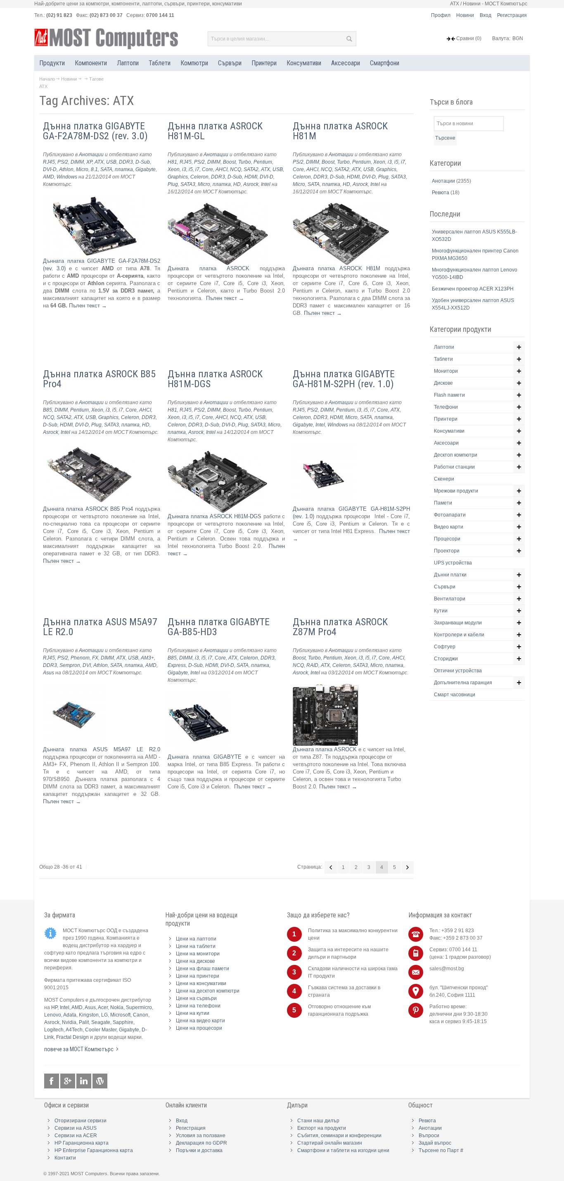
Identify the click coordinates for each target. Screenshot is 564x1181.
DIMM (77, 162)
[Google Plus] (68, 1081)
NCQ (235, 169)
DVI (87, 665)
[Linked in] (84, 1081)
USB (111, 162)
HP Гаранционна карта (82, 1143)
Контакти (65, 1158)
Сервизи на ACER (76, 1135)
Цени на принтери (197, 976)
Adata (69, 1015)
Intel (265, 184)
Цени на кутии (192, 1013)
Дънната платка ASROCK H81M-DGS (214, 516)
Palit (84, 1022)
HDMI (250, 177)
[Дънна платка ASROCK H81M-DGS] (217, 454)
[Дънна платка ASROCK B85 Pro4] (89, 447)
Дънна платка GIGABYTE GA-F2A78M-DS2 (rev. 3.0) (95, 131)
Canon (140, 1015)
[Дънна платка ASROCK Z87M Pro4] (325, 687)
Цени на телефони (198, 1006)
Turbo (244, 162)
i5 (191, 169)
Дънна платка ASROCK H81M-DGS (215, 379)
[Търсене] (348, 38)
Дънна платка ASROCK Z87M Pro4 (340, 627)
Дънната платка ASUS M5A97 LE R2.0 (101, 749)
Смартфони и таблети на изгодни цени (343, 1150)
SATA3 (187, 184)
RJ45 (49, 162)
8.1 (94, 169)
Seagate (100, 1022)
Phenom (80, 658)
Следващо (407, 867)
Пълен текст (88, 305)
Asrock (250, 184)
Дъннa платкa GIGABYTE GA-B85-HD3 (219, 627)
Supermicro (139, 1007)
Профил (440, 15)
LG (104, 1015)
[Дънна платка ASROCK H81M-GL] (218, 206)
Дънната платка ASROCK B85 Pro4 (88, 509)
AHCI (221, 169)
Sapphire (123, 1022)
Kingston (89, 1015)
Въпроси (429, 1135)
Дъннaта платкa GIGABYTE (204, 757)
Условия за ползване (200, 1135)
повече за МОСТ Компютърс (79, 1049)
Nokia (116, 1007)
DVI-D (50, 169)
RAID (312, 665)
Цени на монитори (198, 954)
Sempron (69, 665)
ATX (99, 162)
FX (95, 658)
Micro (82, 169)
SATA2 (251, 169)
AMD (48, 177)
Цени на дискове (195, 961)
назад (331, 867)
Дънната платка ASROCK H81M (337, 268)
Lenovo (52, 1015)
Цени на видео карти (200, 1021)
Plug (173, 184)
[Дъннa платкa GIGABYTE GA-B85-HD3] (199, 695)
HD (237, 184)
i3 (184, 169)
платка (124, 169)
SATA (106, 169)
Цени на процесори (199, 1028)
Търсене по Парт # (441, 1150)
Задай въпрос (435, 1143)
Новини (465, 15)
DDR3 (126, 162)
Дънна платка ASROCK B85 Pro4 (99, 379)
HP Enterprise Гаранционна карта (94, 1150)
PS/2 (62, 162)
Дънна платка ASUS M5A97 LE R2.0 (100, 627)
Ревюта (441, 192)
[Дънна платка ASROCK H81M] (341, 206)
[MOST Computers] (106, 39)
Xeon (174, 169)
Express (177, 665)
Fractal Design (72, 1037)
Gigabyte (145, 169)
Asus (48, 673)
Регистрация (512, 15)
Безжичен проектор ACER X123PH (473, 289)
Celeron (199, 177)
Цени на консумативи (201, 983)
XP (89, 162)
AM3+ (147, 658)
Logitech (54, 1030)
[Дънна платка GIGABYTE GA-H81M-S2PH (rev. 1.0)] (324, 447)
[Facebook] (52, 1081)
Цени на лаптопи (196, 939)
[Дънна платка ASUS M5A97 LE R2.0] (74, 687)
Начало (47, 78)
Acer (103, 1007)
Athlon (66, 169)
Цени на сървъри (196, 998)
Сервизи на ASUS (76, 1128)
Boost (229, 162)
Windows (67, 177)
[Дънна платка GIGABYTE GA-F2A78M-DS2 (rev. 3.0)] (94, 199)
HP (54, 1007)
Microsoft (120, 1015)
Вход (485, 15)
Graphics (178, 177)
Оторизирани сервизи (81, 1121)
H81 (172, 162)
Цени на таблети (196, 946)
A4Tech (74, 1030)
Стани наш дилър (318, 1121)
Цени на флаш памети (202, 968)
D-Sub (142, 162)
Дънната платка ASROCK (208, 268)
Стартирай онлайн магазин (329, 1143)
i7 (197, 169)
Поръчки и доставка (199, 1150)
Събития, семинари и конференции (339, 1135)
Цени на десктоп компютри (207, 991)
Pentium (263, 162)
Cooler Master (100, 1030)
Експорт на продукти (321, 1128)
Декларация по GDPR (201, 1143)
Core (207, 169)
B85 (47, 410)
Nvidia (69, 1022)
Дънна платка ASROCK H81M (340, 131)
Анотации (91, 154)
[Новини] (99, 1081)
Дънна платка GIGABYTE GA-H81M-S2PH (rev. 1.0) (344, 379)
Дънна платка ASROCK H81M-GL (215, 131)
